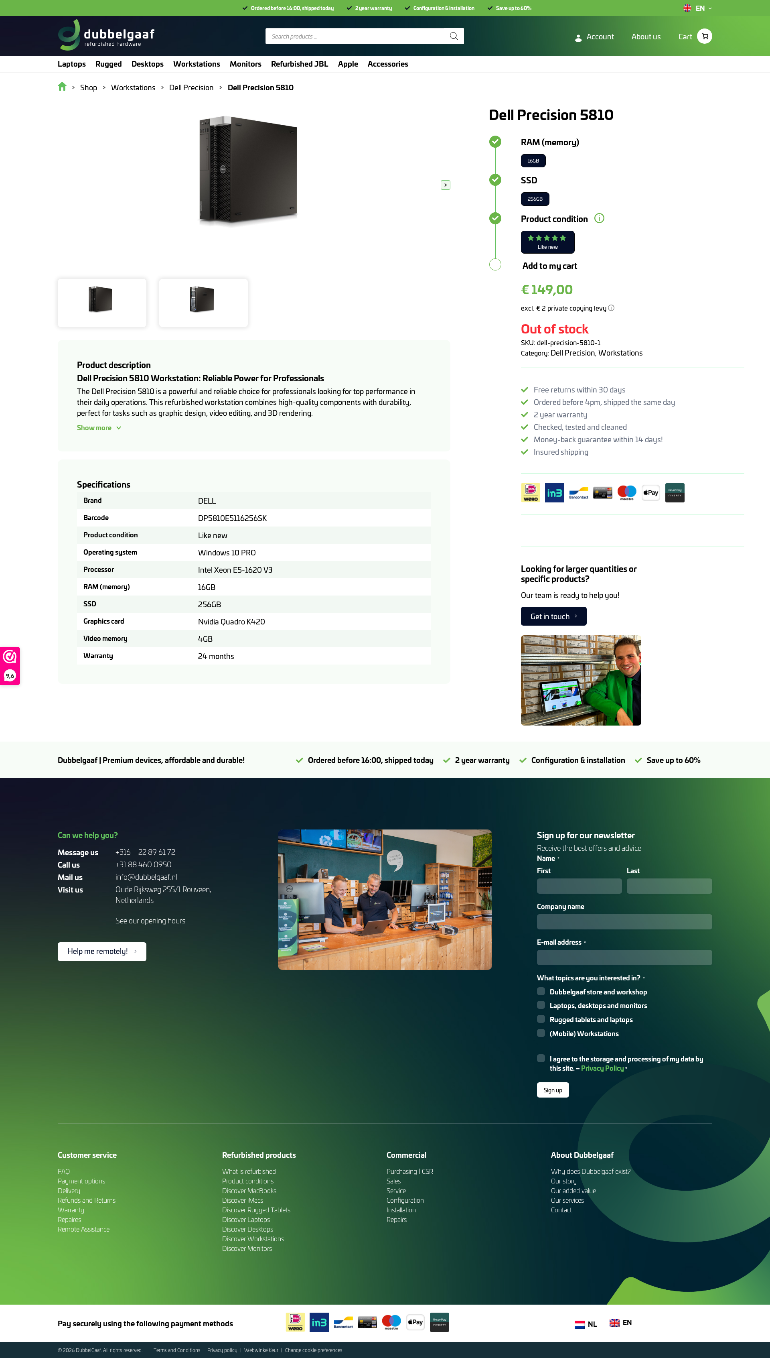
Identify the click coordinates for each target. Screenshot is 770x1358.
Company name (560, 906)
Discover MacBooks (249, 1190)
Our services (567, 1200)
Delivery (69, 1190)
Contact (561, 1210)
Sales (394, 1181)
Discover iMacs (242, 1200)
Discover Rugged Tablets (256, 1210)
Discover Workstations (253, 1238)
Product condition (554, 218)
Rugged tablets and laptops (591, 1019)
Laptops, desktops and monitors (598, 1005)
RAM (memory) (550, 142)
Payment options (81, 1181)
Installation (401, 1210)
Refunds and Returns (87, 1200)
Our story (564, 1181)
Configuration (405, 1200)
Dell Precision (573, 353)
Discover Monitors (247, 1248)
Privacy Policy (602, 1068)
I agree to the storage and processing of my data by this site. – (626, 1063)
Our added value (573, 1190)
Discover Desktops (247, 1229)
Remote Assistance (83, 1229)
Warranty (71, 1210)
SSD (529, 180)
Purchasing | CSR (410, 1171)
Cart (685, 36)
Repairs (397, 1219)
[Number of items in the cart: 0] (704, 36)
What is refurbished (249, 1171)
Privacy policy (223, 1350)
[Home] (106, 36)
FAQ (64, 1171)
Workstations (620, 353)
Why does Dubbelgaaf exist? (591, 1171)
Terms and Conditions (178, 1350)
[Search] (454, 36)
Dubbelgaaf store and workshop (598, 991)
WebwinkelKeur (262, 1350)
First (544, 870)
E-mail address (561, 942)
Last (633, 870)
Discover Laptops (246, 1219)
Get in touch (550, 616)
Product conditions (248, 1181)
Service (396, 1190)
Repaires (69, 1219)
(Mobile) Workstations (584, 1033)
